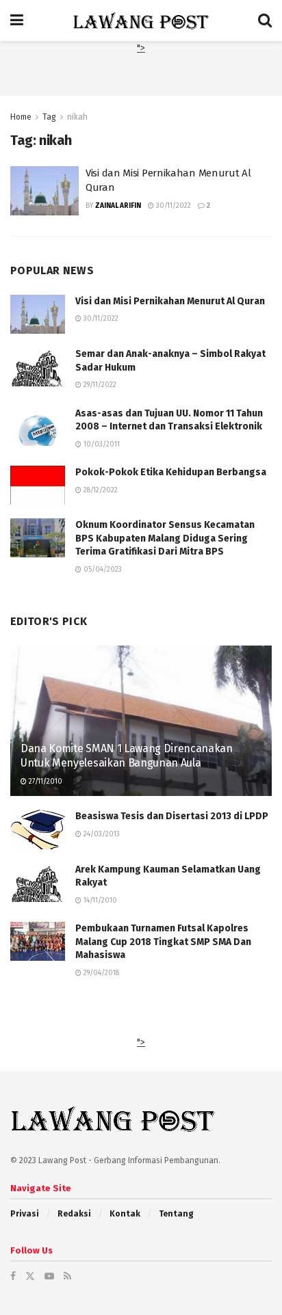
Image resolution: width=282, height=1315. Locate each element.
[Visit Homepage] (141, 20)
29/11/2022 (98, 385)
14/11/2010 (99, 900)
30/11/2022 (172, 206)
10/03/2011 (100, 444)
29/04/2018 (100, 973)
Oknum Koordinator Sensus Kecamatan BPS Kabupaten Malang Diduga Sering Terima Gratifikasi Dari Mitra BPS (165, 538)
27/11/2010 (44, 782)
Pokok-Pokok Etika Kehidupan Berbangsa (170, 472)
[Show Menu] (16, 20)
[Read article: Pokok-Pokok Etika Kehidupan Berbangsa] (37, 485)
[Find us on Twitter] (30, 1276)
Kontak (125, 1214)
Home (20, 117)
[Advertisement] (141, 73)
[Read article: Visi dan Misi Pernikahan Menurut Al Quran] (44, 190)
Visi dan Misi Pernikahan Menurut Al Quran (170, 301)
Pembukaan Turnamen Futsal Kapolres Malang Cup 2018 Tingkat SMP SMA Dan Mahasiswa (163, 941)
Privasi (24, 1214)
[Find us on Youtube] (49, 1276)
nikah (77, 117)
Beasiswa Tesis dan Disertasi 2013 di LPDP (171, 816)
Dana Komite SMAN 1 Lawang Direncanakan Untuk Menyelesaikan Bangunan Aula (127, 755)
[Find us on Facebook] (13, 1276)
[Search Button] (265, 20)
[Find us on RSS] (67, 1276)
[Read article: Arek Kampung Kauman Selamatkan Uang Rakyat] (37, 882)
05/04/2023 (101, 570)
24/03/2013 (100, 834)
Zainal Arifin (118, 206)
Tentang (176, 1214)
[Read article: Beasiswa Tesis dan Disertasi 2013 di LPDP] (37, 829)
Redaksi (74, 1214)
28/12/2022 (99, 490)
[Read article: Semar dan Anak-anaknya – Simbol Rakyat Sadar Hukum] (37, 366)
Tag (49, 117)
